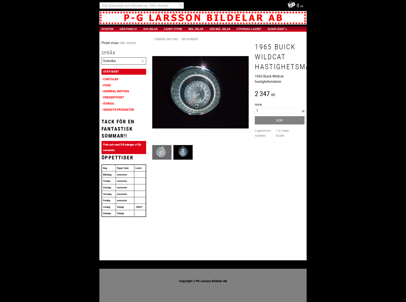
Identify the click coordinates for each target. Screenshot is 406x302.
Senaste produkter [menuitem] (118, 110)
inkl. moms (127, 42)
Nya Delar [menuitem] (150, 29)
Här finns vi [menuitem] (128, 29)
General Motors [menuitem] (116, 91)
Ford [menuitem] (107, 85)
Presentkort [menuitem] (113, 97)
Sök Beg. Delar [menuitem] (220, 29)
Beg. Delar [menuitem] (195, 29)
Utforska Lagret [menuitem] (249, 29)
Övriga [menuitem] (108, 103)
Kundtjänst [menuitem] (276, 29)
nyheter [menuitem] (107, 29)
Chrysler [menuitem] (110, 79)
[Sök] (181, 5)
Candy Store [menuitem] (173, 29)
